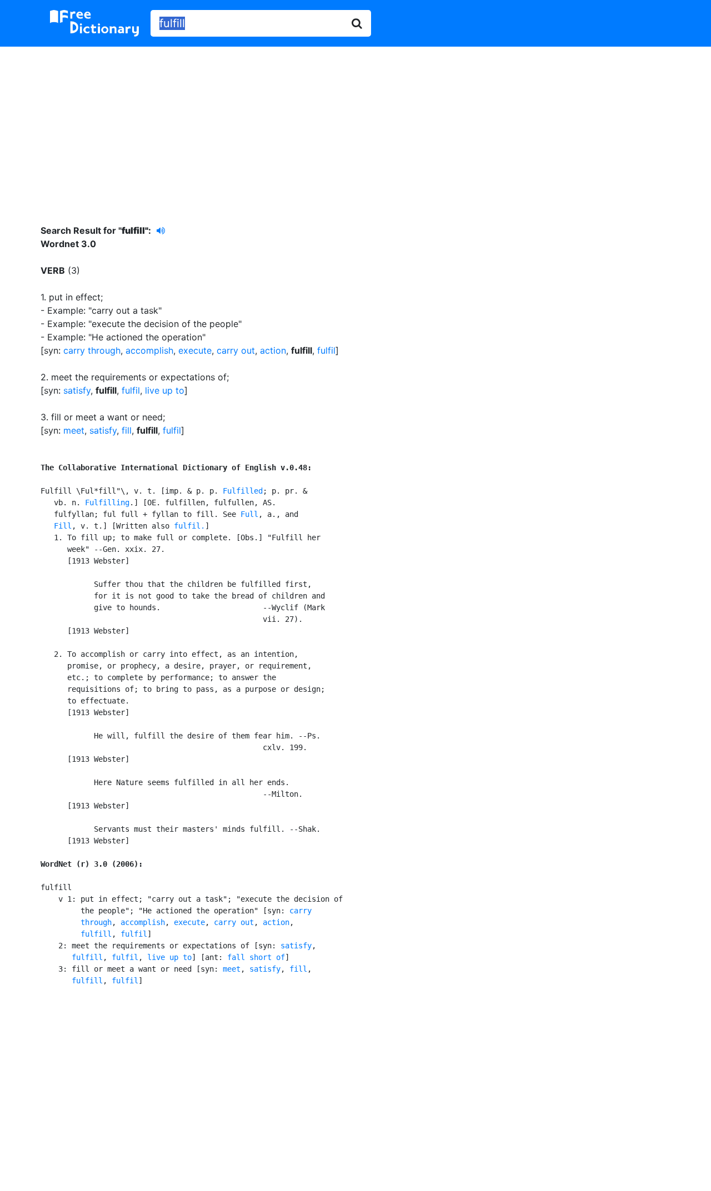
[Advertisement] (355, 127)
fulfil (326, 350)
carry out (236, 350)
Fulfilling (107, 502)
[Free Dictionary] (94, 23)
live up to (164, 390)
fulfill (96, 933)
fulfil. (189, 525)
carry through (92, 350)
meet (73, 430)
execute (195, 350)
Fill (63, 525)
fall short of (256, 957)
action (273, 350)
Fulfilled (243, 490)
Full (249, 514)
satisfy (77, 390)
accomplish (149, 350)
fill (127, 430)
